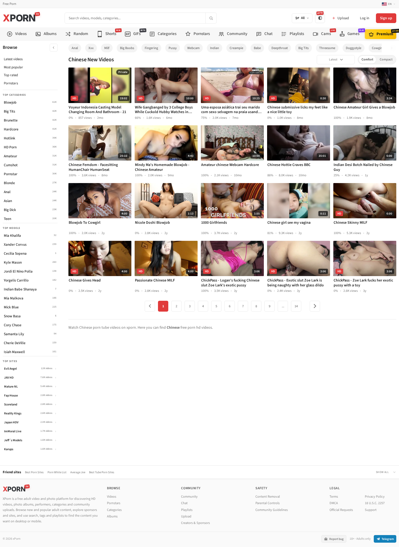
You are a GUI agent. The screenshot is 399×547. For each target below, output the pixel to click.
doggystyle (353, 48)
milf (106, 48)
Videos (111, 496)
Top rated (11, 75)
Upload (186, 516)
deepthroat (279, 48)
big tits (303, 48)
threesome (327, 48)
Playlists (186, 509)
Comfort (367, 59)
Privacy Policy (375, 496)
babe (257, 48)
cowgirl (377, 48)
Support (370, 509)
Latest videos (13, 59)
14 (296, 306)
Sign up (386, 18)
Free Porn (9, 4)
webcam (193, 48)
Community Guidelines (271, 509)
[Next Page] (315, 306)
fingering (151, 48)
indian (214, 48)
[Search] (210, 18)
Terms (334, 496)
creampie (236, 48)
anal (75, 48)
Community (189, 496)
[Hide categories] (54, 48)
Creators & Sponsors (195, 522)
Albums (112, 516)
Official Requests (341, 509)
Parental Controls (267, 503)
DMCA (334, 503)
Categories (114, 509)
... (283, 306)
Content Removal (267, 496)
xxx (91, 48)
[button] (393, 48)
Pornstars (11, 83)
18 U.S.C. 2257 (375, 503)
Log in (364, 18)
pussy (173, 48)
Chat (184, 503)
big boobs (127, 48)
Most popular (13, 67)
